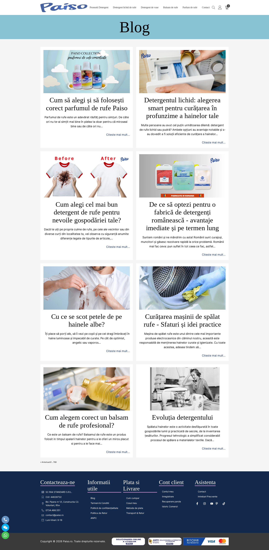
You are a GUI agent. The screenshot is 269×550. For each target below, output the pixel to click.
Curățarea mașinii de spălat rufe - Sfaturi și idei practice (182, 320)
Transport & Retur (135, 513)
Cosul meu (131, 503)
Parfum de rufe (190, 7)
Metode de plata (134, 508)
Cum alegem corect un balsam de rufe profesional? (86, 421)
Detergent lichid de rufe (124, 7)
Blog (93, 498)
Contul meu (168, 491)
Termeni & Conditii (100, 503)
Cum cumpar (132, 498)
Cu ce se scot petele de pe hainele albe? (86, 320)
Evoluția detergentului (182, 417)
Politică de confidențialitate (104, 508)
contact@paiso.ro (55, 515)
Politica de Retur (99, 513)
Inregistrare (168, 496)
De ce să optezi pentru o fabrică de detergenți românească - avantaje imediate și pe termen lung (182, 216)
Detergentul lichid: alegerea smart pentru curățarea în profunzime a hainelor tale (182, 108)
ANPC (94, 518)
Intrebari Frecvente (207, 496)
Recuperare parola (171, 501)
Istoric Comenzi (170, 506)
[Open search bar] (213, 7)
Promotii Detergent (99, 7)
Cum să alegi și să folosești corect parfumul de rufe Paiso (86, 104)
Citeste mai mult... (118, 134)
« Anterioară (45, 462)
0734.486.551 (53, 510)
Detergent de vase (149, 7)
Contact (206, 7)
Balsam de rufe (170, 7)
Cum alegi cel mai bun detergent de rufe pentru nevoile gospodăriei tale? (86, 212)
